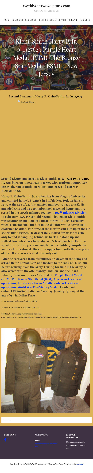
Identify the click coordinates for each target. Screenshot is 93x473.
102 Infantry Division (70, 212)
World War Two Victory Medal (38, 287)
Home (6, 20)
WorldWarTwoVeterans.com (46, 5)
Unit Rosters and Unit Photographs (58, 20)
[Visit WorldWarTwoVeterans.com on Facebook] (5, 440)
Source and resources (24, 20)
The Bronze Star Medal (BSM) (32, 279)
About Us (85, 20)
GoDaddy (80, 464)
